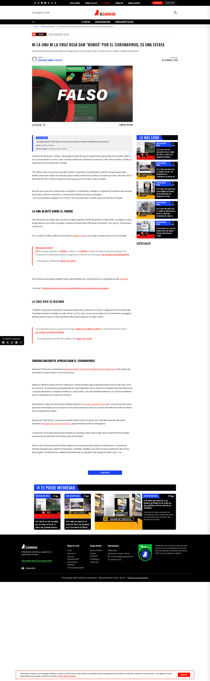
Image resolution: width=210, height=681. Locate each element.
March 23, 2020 (68, 261)
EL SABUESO (106, 3)
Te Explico (85, 21)
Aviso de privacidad (75, 568)
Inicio (36, 26)
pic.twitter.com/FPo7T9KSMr (49, 332)
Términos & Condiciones (137, 578)
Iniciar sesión (169, 3)
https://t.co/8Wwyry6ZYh (88, 329)
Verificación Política (124, 21)
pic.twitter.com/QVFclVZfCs (115, 254)
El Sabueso (94, 559)
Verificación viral (102, 21)
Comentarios (105, 472)
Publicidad (112, 550)
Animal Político (96, 550)
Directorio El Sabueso (72, 563)
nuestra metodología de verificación (37, 561)
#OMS (83, 251)
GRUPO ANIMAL (75, 3)
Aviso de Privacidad (67, 676)
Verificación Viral (47, 26)
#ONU (63, 251)
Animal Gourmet (94, 554)
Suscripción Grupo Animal (118, 553)
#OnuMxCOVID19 (44, 247)
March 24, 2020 (84, 338)
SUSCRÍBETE (157, 3)
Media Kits (30, 568)
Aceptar (184, 674)
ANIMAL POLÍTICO (91, 3)
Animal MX (94, 562)
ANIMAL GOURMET (134, 3)
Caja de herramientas (73, 557)
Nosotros (71, 553)
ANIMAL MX (119, 3)
